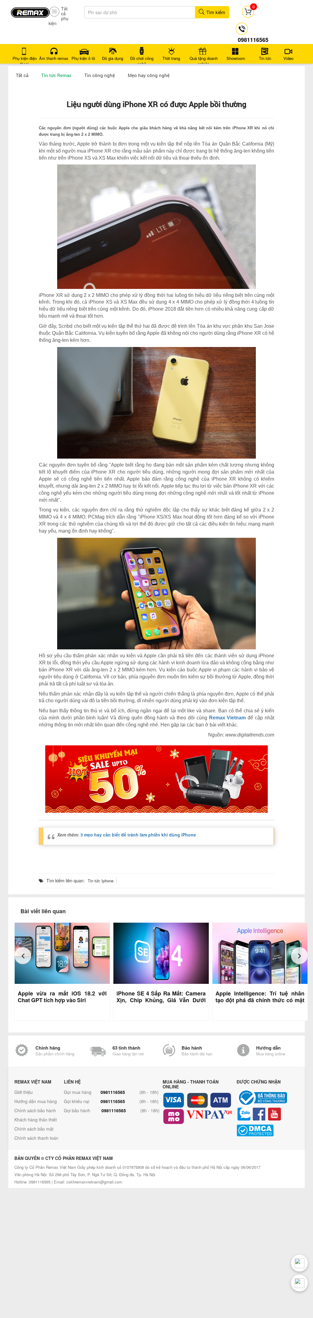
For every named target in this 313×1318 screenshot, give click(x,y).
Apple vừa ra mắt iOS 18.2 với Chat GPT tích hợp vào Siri (62, 996)
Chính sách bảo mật (33, 1129)
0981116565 (113, 1092)
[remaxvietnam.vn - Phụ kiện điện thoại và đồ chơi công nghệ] (30, 10)
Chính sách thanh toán (36, 1138)
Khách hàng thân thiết (35, 1120)
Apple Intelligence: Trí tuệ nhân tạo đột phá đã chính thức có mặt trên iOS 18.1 (259, 1000)
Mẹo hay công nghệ (149, 75)
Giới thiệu (23, 1092)
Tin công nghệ (99, 75)
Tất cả (22, 75)
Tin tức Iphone (100, 881)
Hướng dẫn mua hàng (35, 1101)
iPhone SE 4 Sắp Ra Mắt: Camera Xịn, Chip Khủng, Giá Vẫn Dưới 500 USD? (160, 1000)
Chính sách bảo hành (35, 1110)
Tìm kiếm (215, 12)
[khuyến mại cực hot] (156, 779)
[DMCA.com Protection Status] (272, 1130)
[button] (22, 955)
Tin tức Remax (56, 75)
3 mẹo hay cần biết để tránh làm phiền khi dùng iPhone (138, 835)
